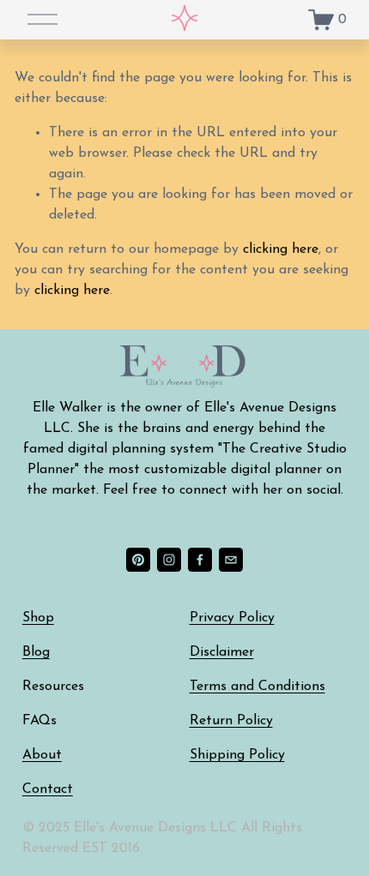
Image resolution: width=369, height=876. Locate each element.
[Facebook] (200, 560)
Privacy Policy (232, 618)
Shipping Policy (237, 755)
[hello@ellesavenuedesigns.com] (231, 560)
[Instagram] (169, 560)
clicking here (280, 249)
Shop (38, 618)
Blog (36, 652)
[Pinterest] (138, 560)
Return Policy (231, 721)
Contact (47, 789)
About (42, 755)
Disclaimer (222, 652)
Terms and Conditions (257, 686)
